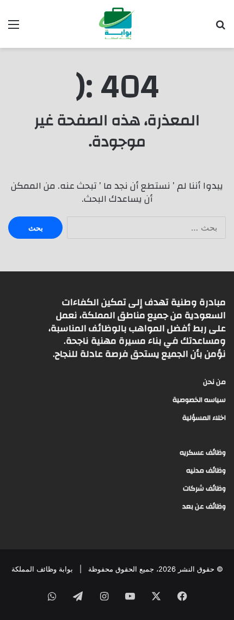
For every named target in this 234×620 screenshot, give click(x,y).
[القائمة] (13, 28)
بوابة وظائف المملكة (42, 569)
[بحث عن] (220, 28)
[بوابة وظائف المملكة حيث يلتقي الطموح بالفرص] (117, 24)
